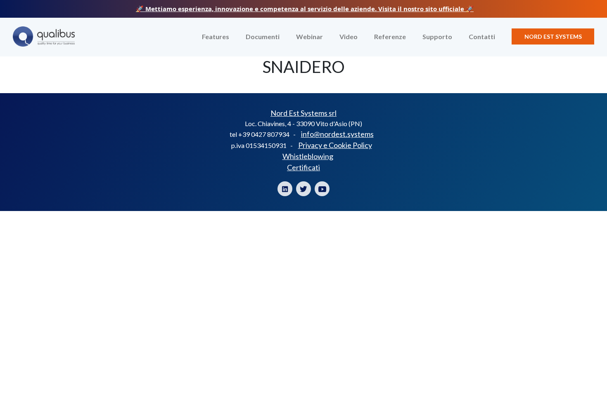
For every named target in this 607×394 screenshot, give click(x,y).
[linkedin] (284, 188)
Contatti (482, 36)
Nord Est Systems (553, 36)
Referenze (390, 36)
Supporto (437, 36)
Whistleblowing (307, 156)
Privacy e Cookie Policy (335, 145)
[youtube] (322, 188)
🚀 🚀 (305, 9)
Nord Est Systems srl (303, 112)
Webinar (309, 36)
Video (348, 36)
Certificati (303, 167)
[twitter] (303, 188)
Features (215, 36)
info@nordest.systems (337, 133)
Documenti (263, 36)
